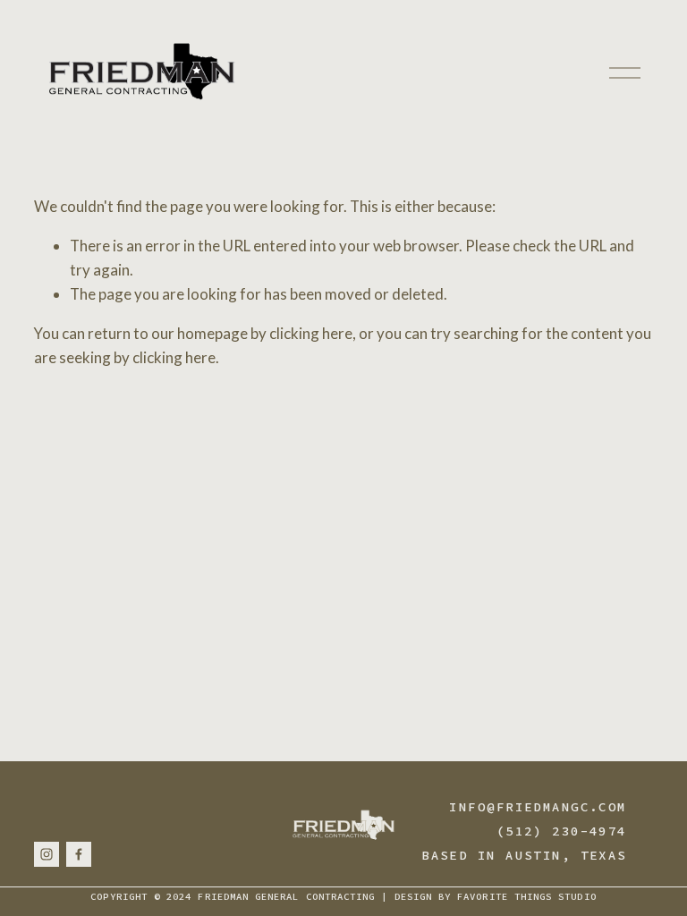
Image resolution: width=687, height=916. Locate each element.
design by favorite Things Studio (495, 897)
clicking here (310, 333)
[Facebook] (78, 854)
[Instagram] (46, 854)
